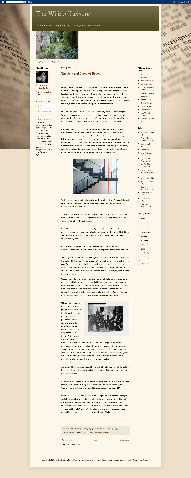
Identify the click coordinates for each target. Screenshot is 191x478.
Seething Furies (147, 181)
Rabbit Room (146, 99)
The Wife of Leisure (63, 13)
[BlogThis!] (111, 429)
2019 (143, 225)
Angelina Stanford (144, 76)
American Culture (74, 432)
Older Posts (124, 439)
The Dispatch (146, 109)
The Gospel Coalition (145, 113)
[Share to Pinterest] (119, 429)
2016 (143, 245)
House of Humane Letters (148, 88)
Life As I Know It (88, 432)
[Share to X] (114, 429)
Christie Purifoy (147, 84)
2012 (143, 260)
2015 (143, 249)
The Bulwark (146, 106)
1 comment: (99, 429)
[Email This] (109, 429)
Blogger (145, 459)
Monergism (145, 96)
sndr (129, 459)
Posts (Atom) (77, 444)
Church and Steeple (145, 145)
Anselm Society (147, 80)
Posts (41, 106)
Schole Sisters (146, 103)
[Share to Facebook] (116, 429)
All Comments (45, 111)
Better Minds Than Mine (146, 139)
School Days (146, 177)
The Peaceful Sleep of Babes (80, 73)
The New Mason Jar (147, 119)
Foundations (145, 149)
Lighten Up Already (145, 159)
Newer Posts (67, 439)
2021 (143, 217)
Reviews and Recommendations (147, 172)
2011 (143, 264)
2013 (143, 256)
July (142, 236)
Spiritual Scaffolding (145, 188)
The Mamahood (147, 198)
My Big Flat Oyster (102, 432)
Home (96, 439)
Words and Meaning (145, 205)
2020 (143, 221)
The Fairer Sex (147, 192)
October (144, 232)
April (143, 240)
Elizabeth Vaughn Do (43, 86)
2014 (143, 252)
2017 (143, 229)
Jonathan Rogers (147, 93)
